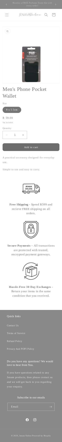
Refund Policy (14, 341)
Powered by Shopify (41, 436)
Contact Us (13, 325)
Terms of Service (16, 333)
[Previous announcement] (6, 4)
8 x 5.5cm (12, 109)
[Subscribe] (50, 407)
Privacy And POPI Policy (20, 349)
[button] (7, 15)
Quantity (7, 128)
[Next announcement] (55, 4)
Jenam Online (25, 436)
